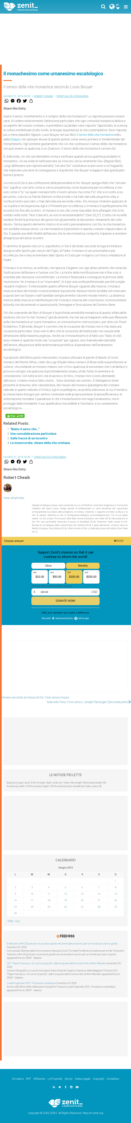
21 (99, 900)
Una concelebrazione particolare (33, 433)
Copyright (98, 1078)
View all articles (13, 498)
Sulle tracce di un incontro (29, 438)
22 (115, 900)
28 (99, 906)
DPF (28, 1078)
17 (32, 900)
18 (48, 900)
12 (65, 894)
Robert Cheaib (43, 96)
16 (15, 900)
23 (15, 906)
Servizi (68, 1078)
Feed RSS (67, 936)
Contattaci (113, 1078)
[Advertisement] (65, 39)
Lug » (17, 921)
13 (82, 894)
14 (99, 894)
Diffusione (39, 1078)
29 (115, 906)
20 (82, 900)
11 (48, 894)
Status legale (82, 1078)
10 (32, 894)
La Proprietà (55, 1078)
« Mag (10, 921)
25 (48, 906)
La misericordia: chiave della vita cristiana (40, 443)
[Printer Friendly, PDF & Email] (15, 416)
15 (115, 894)
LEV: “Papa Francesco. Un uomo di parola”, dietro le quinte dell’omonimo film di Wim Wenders (57, 963)
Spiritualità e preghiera (72, 96)
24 (32, 906)
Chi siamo (18, 1078)
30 (15, 913)
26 (65, 906)
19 (65, 900)
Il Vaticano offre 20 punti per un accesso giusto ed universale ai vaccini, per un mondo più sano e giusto (62, 943)
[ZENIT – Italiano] (36, 6)
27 (82, 906)
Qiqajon (15, 139)
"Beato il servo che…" (24, 429)
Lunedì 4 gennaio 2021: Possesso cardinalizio (31, 983)
